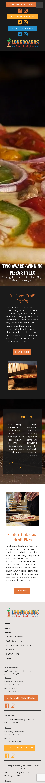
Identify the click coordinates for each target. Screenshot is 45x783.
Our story (22, 590)
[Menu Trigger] (39, 5)
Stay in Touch (22, 352)
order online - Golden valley (22, 4)
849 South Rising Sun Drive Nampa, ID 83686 (16, 774)
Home (7, 623)
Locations (9, 649)
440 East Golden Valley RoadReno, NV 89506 (18, 673)
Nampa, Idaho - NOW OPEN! (18, 645)
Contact (8, 658)
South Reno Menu (14, 641)
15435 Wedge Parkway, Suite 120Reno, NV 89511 (19, 721)
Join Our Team (11, 653)
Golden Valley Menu (15, 636)
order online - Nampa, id (22, 28)
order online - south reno (22, 16)
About (7, 628)
